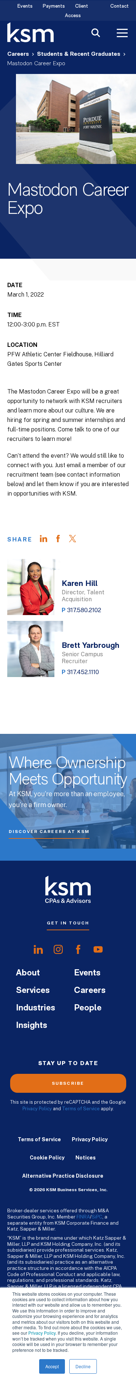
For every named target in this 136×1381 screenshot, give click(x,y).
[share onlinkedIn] (38, 949)
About (28, 973)
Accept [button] (52, 1366)
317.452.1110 (83, 672)
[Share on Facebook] (61, 539)
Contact (119, 6)
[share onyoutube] (98, 949)
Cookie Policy (47, 1158)
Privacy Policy (41, 1333)
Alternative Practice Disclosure (62, 1176)
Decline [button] (83, 1366)
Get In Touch (68, 923)
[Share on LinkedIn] (47, 539)
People (88, 1008)
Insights (31, 1025)
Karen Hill (80, 584)
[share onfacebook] (78, 949)
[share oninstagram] (58, 949)
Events (25, 6)
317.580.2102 (84, 610)
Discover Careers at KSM (49, 831)
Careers (18, 54)
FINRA (83, 1217)
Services (33, 990)
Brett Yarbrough (90, 646)
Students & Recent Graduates (78, 54)
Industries (35, 1008)
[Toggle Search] (95, 34)
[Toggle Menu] (122, 34)
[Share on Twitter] (76, 539)
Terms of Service (81, 1108)
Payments (54, 6)
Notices (85, 1158)
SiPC (97, 1217)
